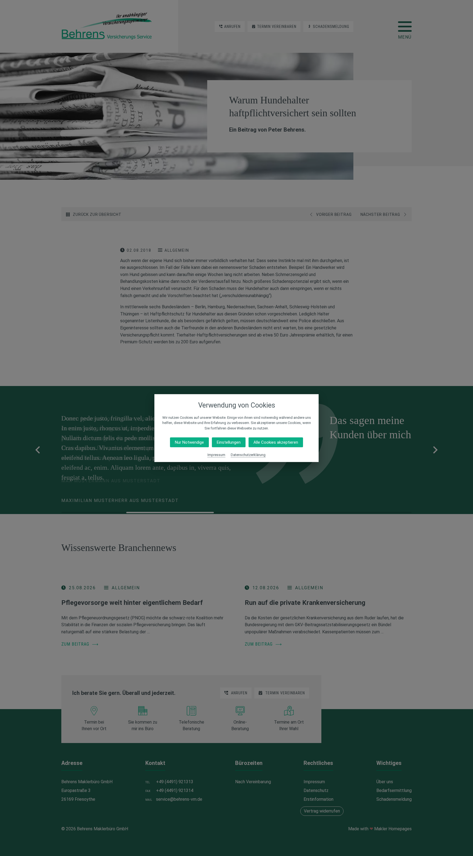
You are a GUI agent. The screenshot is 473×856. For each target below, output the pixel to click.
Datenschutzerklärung (248, 455)
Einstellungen (229, 442)
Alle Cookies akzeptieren (275, 442)
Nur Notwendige (189, 442)
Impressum (216, 455)
